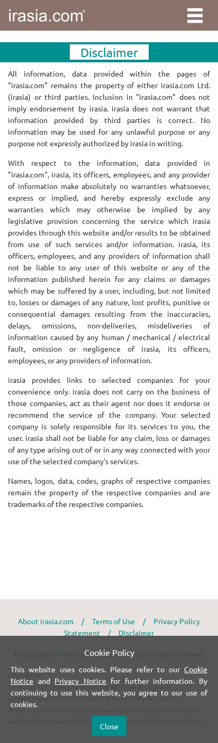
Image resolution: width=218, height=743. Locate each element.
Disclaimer (136, 632)
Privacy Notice (80, 680)
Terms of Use (113, 621)
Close (109, 726)
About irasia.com (46, 621)
